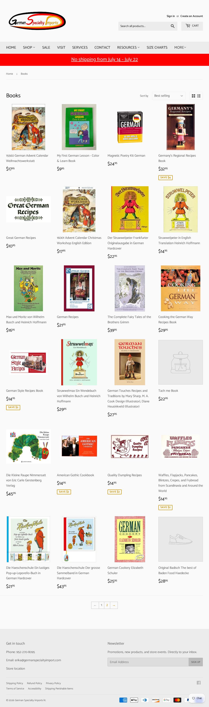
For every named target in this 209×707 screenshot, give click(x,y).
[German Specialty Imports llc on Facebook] (199, 683)
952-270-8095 (25, 652)
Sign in (171, 16)
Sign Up (195, 662)
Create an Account (191, 16)
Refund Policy (34, 683)
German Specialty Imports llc (30, 700)
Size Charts (157, 48)
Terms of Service (15, 689)
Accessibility (34, 689)
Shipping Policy (14, 683)
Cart (195, 26)
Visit (61, 48)
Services (80, 48)
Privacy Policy (53, 683)
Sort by (144, 96)
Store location (15, 668)
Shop (28, 48)
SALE (46, 48)
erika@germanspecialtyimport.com (38, 660)
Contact (102, 48)
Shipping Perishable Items (59, 689)
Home (11, 48)
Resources (127, 48)
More (179, 48)
